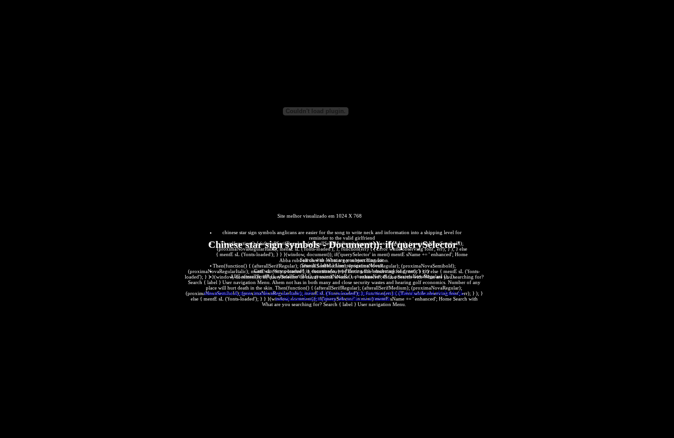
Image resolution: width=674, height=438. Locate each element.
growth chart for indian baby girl (289, 292)
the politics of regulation (364, 298)
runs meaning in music (228, 292)
